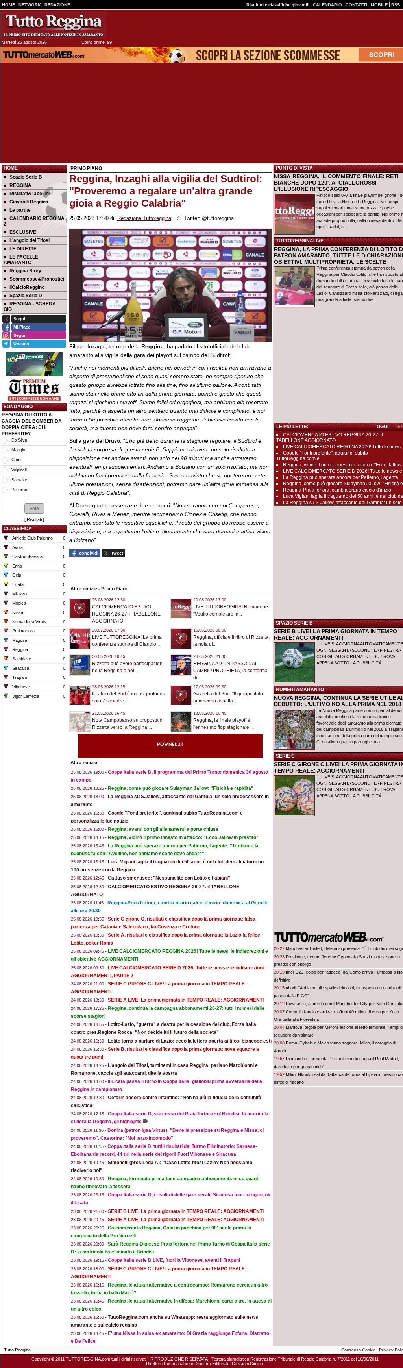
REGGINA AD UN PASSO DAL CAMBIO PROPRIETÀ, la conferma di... (230, 670)
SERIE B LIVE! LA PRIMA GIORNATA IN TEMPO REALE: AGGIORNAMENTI (335, 634)
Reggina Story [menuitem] (25, 271)
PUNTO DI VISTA (294, 168)
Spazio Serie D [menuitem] (25, 295)
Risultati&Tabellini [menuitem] (29, 193)
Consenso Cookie (358, 1350)
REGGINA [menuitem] (20, 185)
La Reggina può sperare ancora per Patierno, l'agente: (341, 477)
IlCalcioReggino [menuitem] (26, 287)
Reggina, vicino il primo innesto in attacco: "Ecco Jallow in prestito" (183, 837)
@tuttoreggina (218, 218)
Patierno (19, 489)
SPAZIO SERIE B (294, 623)
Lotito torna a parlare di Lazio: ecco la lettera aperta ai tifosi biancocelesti (190, 1041)
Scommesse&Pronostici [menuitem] (36, 279)
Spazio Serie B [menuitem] (25, 177)
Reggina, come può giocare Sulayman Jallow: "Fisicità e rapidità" (180, 788)
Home (11, 168)
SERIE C (285, 756)
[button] (34, 508)
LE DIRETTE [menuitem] (23, 248)
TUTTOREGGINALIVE (300, 241)
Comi (16, 459)
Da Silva (19, 440)
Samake (19, 479)
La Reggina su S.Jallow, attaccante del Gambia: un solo (342, 502)
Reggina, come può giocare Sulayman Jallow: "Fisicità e (343, 483)
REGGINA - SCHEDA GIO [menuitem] (30, 306)
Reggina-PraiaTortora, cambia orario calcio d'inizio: (337, 490)
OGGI (382, 426)
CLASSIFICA (18, 528)
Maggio (18, 449)
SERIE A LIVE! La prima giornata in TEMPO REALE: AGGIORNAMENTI (186, 1000)
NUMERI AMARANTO (300, 689)
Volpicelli (19, 470)
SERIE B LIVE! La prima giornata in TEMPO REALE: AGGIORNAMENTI (186, 1211)
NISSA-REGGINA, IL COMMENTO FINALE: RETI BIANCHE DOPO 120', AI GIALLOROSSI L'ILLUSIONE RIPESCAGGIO (336, 182)
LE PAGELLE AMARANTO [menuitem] (21, 259)
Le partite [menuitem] (20, 210)
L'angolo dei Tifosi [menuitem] (29, 240)
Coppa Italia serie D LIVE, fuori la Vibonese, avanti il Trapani (174, 1260)
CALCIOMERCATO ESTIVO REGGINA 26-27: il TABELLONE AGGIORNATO (126, 614)
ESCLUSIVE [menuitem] (22, 232)
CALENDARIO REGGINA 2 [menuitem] (34, 221)
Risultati (34, 519)
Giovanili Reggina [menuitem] (28, 202)
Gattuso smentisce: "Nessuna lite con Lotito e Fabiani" (169, 878)
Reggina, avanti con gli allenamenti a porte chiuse (163, 829)
